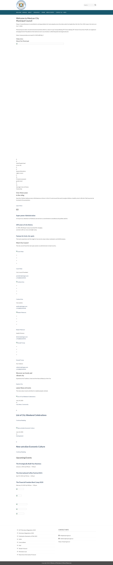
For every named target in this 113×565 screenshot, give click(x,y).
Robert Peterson (20, 329)
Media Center (50, 12)
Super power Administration (25, 215)
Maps (64, 12)
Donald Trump (20, 360)
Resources (36, 12)
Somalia (24, 12)
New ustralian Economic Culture (30, 446)
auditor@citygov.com (21, 306)
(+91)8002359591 (21, 338)
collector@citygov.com (22, 367)
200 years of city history (24, 225)
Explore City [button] (19, 384)
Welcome (18, 12)
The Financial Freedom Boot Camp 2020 (29, 482)
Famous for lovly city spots (25, 236)
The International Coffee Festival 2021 (29, 473)
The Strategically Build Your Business (28, 464)
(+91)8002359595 (21, 278)
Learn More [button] (19, 205)
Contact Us (59, 12)
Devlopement (19, 436)
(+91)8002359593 (21, 369)
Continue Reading (21, 420)
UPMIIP (43, 12)
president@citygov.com (22, 276)
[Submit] (95, 5)
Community (25, 404)
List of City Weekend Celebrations (31, 415)
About (30, 12)
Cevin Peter (19, 268)
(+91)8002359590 (21, 308)
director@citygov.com (22, 337)
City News (19, 404)
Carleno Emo (19, 299)
